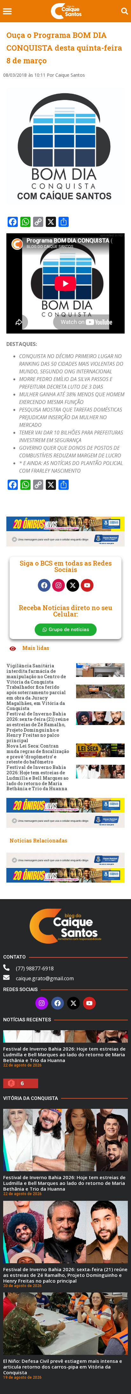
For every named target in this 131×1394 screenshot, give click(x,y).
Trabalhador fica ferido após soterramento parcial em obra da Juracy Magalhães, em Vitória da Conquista (36, 697)
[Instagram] (58, 585)
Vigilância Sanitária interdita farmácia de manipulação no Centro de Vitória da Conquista (36, 674)
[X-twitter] (72, 585)
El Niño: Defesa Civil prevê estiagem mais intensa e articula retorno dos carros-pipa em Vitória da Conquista (62, 1367)
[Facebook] (44, 585)
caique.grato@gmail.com (45, 978)
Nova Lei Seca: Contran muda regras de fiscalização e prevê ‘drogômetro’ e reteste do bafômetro (37, 754)
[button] (7, 11)
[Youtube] (87, 585)
